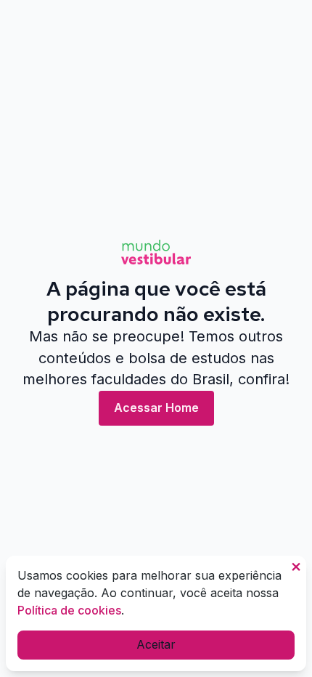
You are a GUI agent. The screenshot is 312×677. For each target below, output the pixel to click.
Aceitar (156, 644)
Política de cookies (69, 610)
